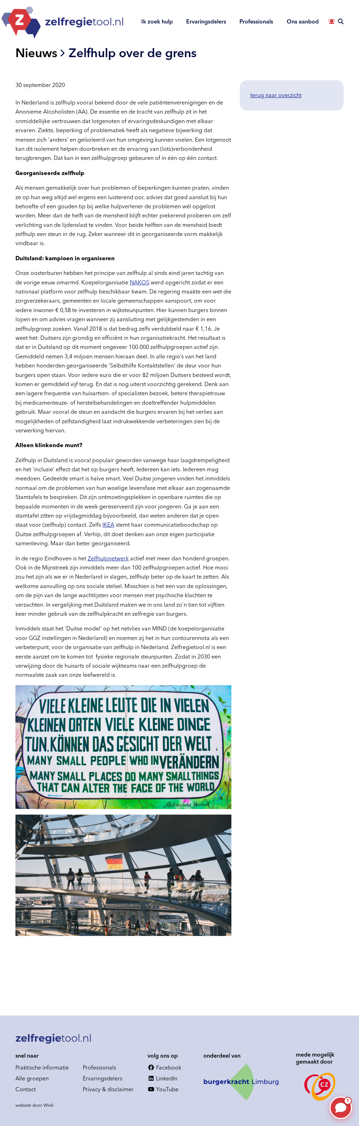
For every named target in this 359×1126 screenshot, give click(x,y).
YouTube (166, 1089)
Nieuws (36, 53)
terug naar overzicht (276, 95)
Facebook (168, 1067)
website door (34, 1105)
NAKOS (139, 282)
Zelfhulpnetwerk (108, 558)
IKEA (108, 524)
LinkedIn (166, 1078)
